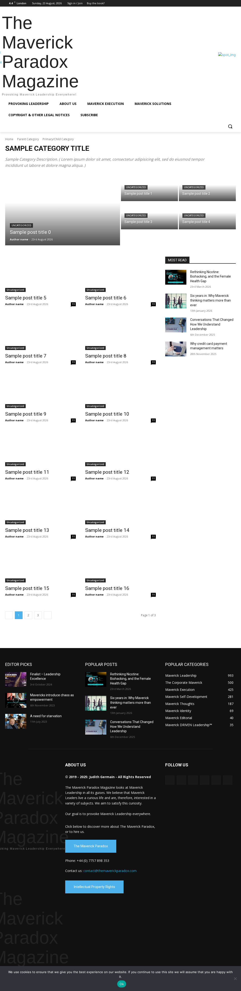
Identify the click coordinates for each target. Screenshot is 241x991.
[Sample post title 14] (120, 506)
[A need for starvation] (15, 721)
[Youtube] (233, 3)
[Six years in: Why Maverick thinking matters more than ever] (175, 301)
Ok (122, 984)
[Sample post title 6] (120, 274)
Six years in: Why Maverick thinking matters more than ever (210, 300)
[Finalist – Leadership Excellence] (15, 679)
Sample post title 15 (27, 588)
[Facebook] (200, 3)
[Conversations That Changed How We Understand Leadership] (175, 325)
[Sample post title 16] (120, 564)
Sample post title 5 (25, 298)
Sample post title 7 (25, 356)
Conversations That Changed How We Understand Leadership (211, 324)
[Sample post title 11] (40, 448)
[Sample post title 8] (120, 332)
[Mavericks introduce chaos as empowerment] (15, 700)
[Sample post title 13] (40, 506)
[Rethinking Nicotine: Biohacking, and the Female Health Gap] (175, 277)
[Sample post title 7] (40, 332)
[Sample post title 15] (40, 564)
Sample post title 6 (105, 298)
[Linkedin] (213, 3)
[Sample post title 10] (120, 390)
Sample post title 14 (107, 530)
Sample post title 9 (25, 414)
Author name (14, 304)
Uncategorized (21, 225)
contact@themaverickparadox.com (110, 870)
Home (9, 139)
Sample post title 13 (27, 530)
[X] (226, 3)
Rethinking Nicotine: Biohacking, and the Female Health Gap (210, 276)
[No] (235, 978)
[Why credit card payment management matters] (175, 349)
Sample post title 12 (107, 472)
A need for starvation (46, 716)
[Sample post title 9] (40, 390)
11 (73, 304)
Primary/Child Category (58, 139)
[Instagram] (207, 3)
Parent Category (28, 139)
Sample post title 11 (27, 472)
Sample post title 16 (107, 588)
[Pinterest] (220, 3)
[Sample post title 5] (40, 274)
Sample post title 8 (105, 356)
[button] (230, 126)
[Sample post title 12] (120, 448)
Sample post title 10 (107, 414)
